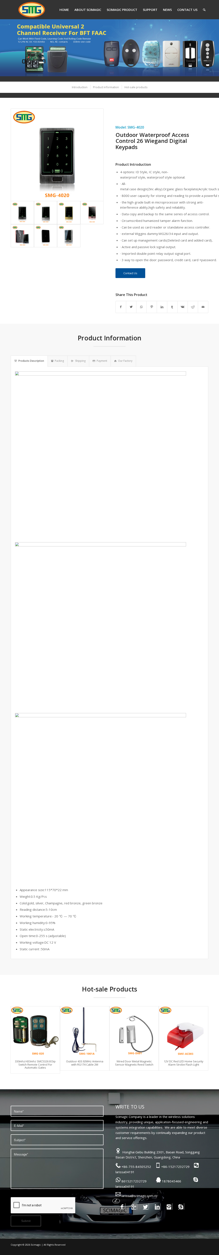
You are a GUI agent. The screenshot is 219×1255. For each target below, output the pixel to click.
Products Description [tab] (31, 361)
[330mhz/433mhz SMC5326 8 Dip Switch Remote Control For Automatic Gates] (35, 1031)
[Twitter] (145, 1206)
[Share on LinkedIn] (162, 307)
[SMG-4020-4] (92, 212)
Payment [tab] (102, 361)
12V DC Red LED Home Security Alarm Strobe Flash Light (183, 1062)
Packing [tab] (59, 361)
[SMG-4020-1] (57, 154)
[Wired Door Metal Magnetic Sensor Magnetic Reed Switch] (134, 1031)
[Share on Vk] (183, 307)
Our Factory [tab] (125, 361)
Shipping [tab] (80, 361)
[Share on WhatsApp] (141, 307)
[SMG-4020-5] (22, 235)
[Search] (204, 9)
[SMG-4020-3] (68, 212)
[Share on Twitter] (131, 307)
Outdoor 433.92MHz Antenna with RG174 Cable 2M (84, 1062)
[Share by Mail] (203, 307)
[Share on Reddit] (193, 307)
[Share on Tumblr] (172, 307)
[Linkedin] (157, 1206)
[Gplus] (134, 1206)
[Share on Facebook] (121, 307)
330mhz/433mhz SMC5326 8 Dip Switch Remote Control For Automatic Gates (35, 1064)
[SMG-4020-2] (45, 212)
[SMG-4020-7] (68, 235)
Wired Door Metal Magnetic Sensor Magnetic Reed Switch (134, 1062)
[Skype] (181, 1206)
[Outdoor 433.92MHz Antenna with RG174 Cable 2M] (84, 1031)
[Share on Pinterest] (152, 307)
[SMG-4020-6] (45, 235)
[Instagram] (169, 1206)
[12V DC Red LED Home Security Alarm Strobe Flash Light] (183, 1031)
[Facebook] (122, 1206)
